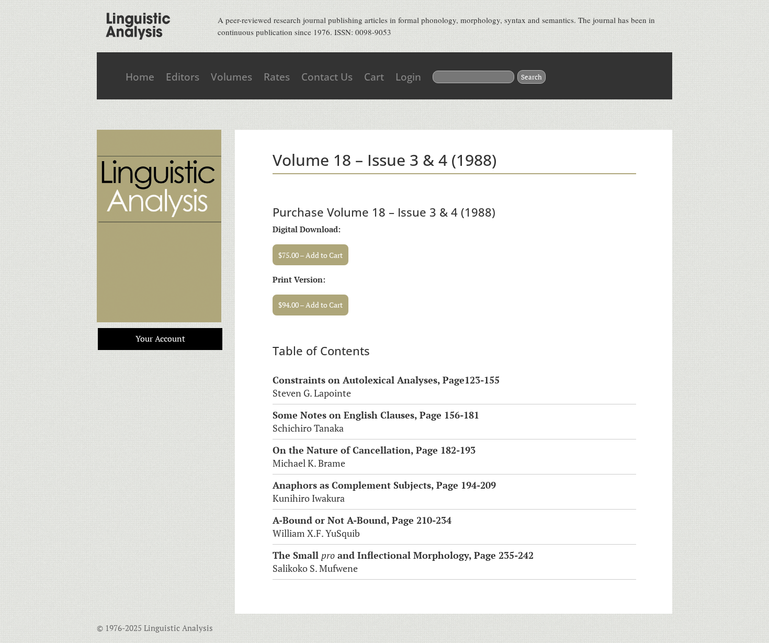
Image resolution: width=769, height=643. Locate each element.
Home (140, 77)
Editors (182, 77)
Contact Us (327, 77)
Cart (374, 77)
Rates (277, 77)
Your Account (160, 338)
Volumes (231, 77)
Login (408, 77)
